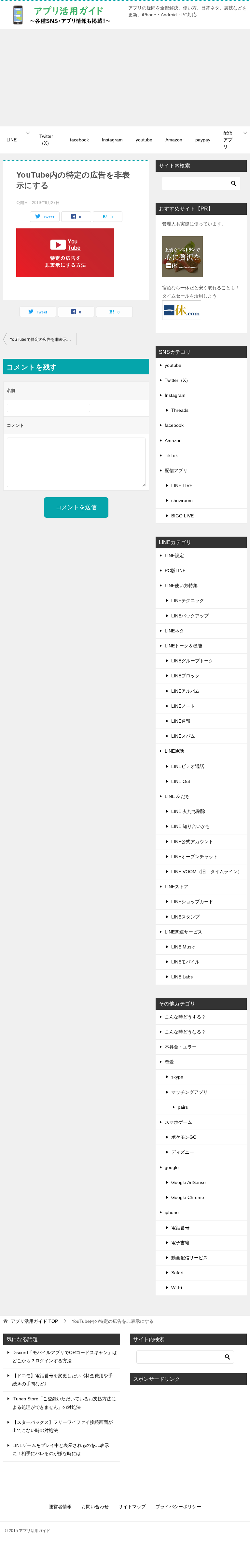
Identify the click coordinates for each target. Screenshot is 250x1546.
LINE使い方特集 (181, 585)
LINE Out (180, 781)
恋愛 (169, 1061)
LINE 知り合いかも (190, 826)
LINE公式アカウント (192, 841)
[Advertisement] (125, 77)
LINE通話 (174, 751)
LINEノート (183, 706)
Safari (177, 1272)
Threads (179, 410)
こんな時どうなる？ (185, 1031)
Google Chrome (187, 1197)
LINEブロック (185, 675)
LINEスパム (183, 736)
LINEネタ (174, 630)
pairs (183, 1107)
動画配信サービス (189, 1257)
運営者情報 (60, 1506)
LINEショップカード (192, 901)
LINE (12, 139)
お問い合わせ (95, 1506)
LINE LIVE (181, 485)
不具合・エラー (181, 1046)
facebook (79, 139)
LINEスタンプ (185, 916)
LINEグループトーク (192, 660)
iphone (172, 1212)
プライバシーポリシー (178, 1506)
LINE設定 (174, 555)
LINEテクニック (187, 600)
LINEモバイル (185, 961)
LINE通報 (180, 721)
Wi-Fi (176, 1287)
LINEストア (176, 886)
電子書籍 (180, 1242)
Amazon (173, 139)
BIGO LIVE (182, 515)
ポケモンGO (184, 1137)
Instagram (112, 139)
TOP (34, 1321)
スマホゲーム (178, 1122)
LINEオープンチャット (194, 856)
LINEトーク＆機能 (183, 645)
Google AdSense (188, 1182)
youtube (144, 139)
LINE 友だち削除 (188, 811)
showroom (182, 500)
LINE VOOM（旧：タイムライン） (206, 871)
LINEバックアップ (190, 615)
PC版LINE (175, 570)
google (172, 1167)
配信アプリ (227, 139)
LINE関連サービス (183, 931)
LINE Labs (182, 976)
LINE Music (183, 946)
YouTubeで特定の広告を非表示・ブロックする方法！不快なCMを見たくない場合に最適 (43, 339)
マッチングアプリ (189, 1092)
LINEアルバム (185, 691)
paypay (202, 139)
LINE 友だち (177, 796)
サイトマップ (132, 1506)
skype (177, 1076)
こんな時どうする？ (185, 1016)
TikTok (171, 455)
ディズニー (182, 1152)
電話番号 (180, 1227)
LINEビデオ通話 (187, 766)
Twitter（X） (46, 140)
